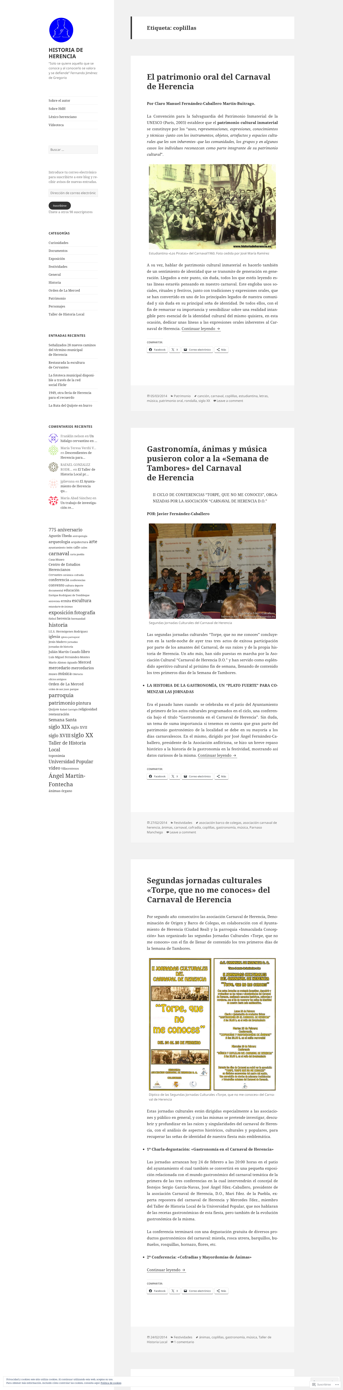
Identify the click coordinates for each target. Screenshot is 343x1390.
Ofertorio (77, 674)
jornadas (72, 642)
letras (263, 396)
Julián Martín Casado (64, 652)
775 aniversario (65, 530)
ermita (66, 601)
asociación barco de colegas (220, 822)
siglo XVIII (59, 735)
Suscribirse (59, 205)
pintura (83, 703)
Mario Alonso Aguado (63, 662)
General (55, 274)
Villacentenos (70, 768)
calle (76, 547)
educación (71, 590)
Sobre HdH (57, 108)
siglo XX (82, 735)
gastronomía (226, 827)
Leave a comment (230, 401)
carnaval (59, 553)
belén (69, 547)
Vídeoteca (56, 125)
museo (53, 674)
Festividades (58, 266)
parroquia (61, 695)
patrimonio (62, 702)
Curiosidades (58, 243)
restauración (59, 714)
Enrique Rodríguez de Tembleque (69, 595)
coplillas (231, 396)
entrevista (54, 601)
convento (56, 584)
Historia (55, 282)
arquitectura (79, 542)
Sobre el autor (59, 100)
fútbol (52, 618)
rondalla (190, 401)
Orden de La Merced (64, 290)
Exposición (57, 258)
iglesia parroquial (70, 637)
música (65, 673)
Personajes (57, 306)
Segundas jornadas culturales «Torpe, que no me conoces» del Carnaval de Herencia (208, 889)
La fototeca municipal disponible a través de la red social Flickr (71, 380)
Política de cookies (111, 1383)
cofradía (79, 575)
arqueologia (59, 541)
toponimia (57, 755)
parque (74, 689)
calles (84, 547)
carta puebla (77, 554)
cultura (69, 585)
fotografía (84, 612)
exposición (61, 612)
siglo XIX (59, 726)
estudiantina (248, 396)
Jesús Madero (58, 642)
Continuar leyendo (199, 328)
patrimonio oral (171, 401)
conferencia (59, 579)
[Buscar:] (73, 149)
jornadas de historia (61, 646)
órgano (66, 790)
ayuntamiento (57, 547)
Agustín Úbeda (60, 535)
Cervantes (55, 575)
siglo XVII (79, 727)
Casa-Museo (56, 559)
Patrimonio (57, 298)
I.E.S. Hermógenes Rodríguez (68, 631)
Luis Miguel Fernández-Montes (69, 657)
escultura (81, 600)
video (54, 768)
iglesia (54, 636)
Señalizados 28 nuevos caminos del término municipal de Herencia (72, 350)
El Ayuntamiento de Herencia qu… (78, 486)
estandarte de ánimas (61, 606)
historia (58, 624)
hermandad (78, 618)
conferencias (77, 580)
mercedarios (82, 667)
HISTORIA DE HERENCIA (66, 53)
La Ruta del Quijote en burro (70, 405)
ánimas (55, 790)
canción (203, 396)
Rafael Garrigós (69, 709)
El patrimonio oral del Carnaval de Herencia (209, 81)
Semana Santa (63, 720)
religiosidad (87, 709)
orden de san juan (59, 689)
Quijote (54, 709)
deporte (79, 585)
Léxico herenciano (63, 117)
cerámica (68, 575)
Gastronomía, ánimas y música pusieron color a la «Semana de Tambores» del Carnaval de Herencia (208, 463)
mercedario (59, 667)
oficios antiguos (57, 679)
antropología (80, 536)
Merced (84, 662)
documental (56, 590)
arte (93, 541)
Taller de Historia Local (66, 314)
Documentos (58, 251)
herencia (63, 618)
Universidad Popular (71, 761)
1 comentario (184, 1342)
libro (85, 651)
